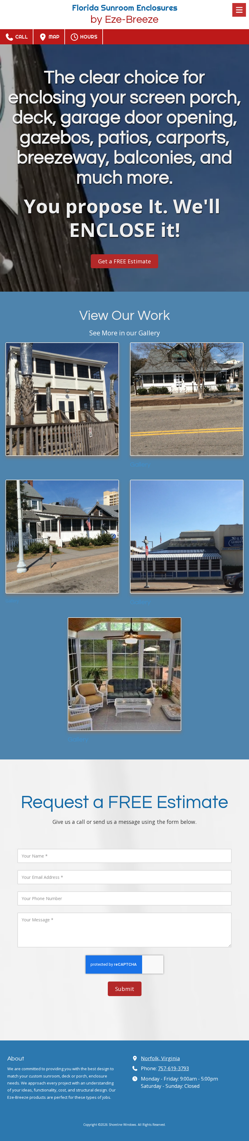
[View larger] (62, 399)
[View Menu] (239, 10)
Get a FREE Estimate (124, 261)
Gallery (140, 464)
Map (53, 37)
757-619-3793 (173, 1068)
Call (21, 37)
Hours (88, 37)
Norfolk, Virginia (160, 1058)
